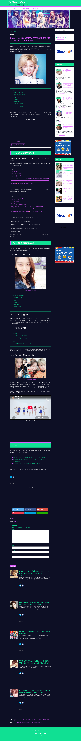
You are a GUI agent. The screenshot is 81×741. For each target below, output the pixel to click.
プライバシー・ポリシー (38, 8)
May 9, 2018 (39, 211)
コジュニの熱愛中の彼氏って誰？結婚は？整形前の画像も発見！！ (28, 722)
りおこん (16, 521)
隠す (18, 141)
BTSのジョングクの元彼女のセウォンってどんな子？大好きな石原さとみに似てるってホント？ (34, 573)
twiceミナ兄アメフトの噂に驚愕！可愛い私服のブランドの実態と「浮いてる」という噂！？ (68, 112)
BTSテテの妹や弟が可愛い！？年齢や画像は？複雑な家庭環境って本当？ (68, 70)
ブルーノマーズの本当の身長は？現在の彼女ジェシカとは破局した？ (68, 126)
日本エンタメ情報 (60, 39)
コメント (14, 529)
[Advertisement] (30, 129)
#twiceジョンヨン (35, 178)
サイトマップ (26, 8)
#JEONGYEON (18, 208)
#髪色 (13, 208)
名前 (13, 545)
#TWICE (42, 206)
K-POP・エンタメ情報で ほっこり (40, 735)
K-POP (12, 518)
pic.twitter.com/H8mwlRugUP (28, 208)
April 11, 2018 (30, 183)
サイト (13, 554)
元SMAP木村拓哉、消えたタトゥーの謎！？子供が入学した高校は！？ (68, 98)
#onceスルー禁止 (32, 180)
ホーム (13, 8)
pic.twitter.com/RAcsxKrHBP (42, 180)
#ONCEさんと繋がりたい (22, 180)
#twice (29, 178)
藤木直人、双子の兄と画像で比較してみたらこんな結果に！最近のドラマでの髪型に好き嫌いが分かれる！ (68, 86)
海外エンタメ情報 (60, 37)
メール (13, 550)
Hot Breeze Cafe (16, 2)
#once (14, 180)
